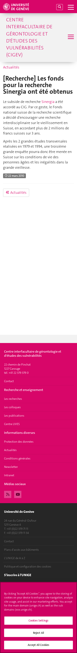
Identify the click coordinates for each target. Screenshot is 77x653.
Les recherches (13, 399)
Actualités (11, 67)
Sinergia (47, 101)
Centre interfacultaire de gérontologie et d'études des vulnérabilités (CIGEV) (29, 37)
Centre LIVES (12, 424)
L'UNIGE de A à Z (14, 558)
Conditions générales (17, 458)
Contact (9, 381)
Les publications (14, 415)
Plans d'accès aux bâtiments (21, 550)
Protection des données (18, 441)
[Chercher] (59, 7)
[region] (38, 617)
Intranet (9, 475)
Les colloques (12, 407)
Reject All (38, 633)
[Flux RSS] (7, 494)
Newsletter (11, 467)
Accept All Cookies (38, 645)
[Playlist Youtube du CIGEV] (17, 494)
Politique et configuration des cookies (27, 566)
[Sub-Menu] (70, 37)
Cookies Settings (38, 620)
